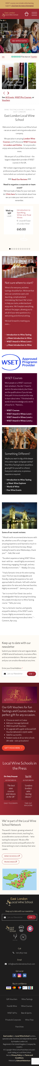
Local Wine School (22, 1036)
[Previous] (4, 93)
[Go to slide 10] (29, 249)
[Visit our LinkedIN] (24, 975)
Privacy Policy (16, 1055)
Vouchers (6, 100)
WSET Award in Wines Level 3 (19, 420)
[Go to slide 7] (23, 249)
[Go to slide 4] (16, 249)
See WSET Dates (19, 44)
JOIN (31, 674)
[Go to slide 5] (18, 249)
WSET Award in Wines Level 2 (19, 417)
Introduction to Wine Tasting (19, 334)
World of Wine (13, 486)
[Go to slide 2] (12, 249)
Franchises (9, 862)
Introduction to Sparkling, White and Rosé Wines (24, 214)
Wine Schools (11, 856)
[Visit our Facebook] (14, 975)
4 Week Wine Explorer (16, 483)
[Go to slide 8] (25, 249)
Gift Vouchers (13, 748)
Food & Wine (12, 1006)
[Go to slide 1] (10, 249)
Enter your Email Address (12, 668)
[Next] (34, 48)
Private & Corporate (13, 1020)
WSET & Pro (12, 1013)
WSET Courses (13, 410)
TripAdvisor (29, 56)
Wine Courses (26, 1006)
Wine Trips (29, 1020)
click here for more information (22, 6)
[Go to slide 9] (27, 249)
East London (8, 1036)
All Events (9, 97)
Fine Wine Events (14, 490)
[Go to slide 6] (20, 249)
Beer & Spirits (26, 1013)
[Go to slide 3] (14, 249)
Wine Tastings (27, 999)
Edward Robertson (23, 1060)
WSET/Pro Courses (23, 97)
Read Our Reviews (19, 179)
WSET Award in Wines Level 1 (19, 341)
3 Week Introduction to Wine (19, 338)
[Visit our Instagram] (19, 975)
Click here (10, 194)
